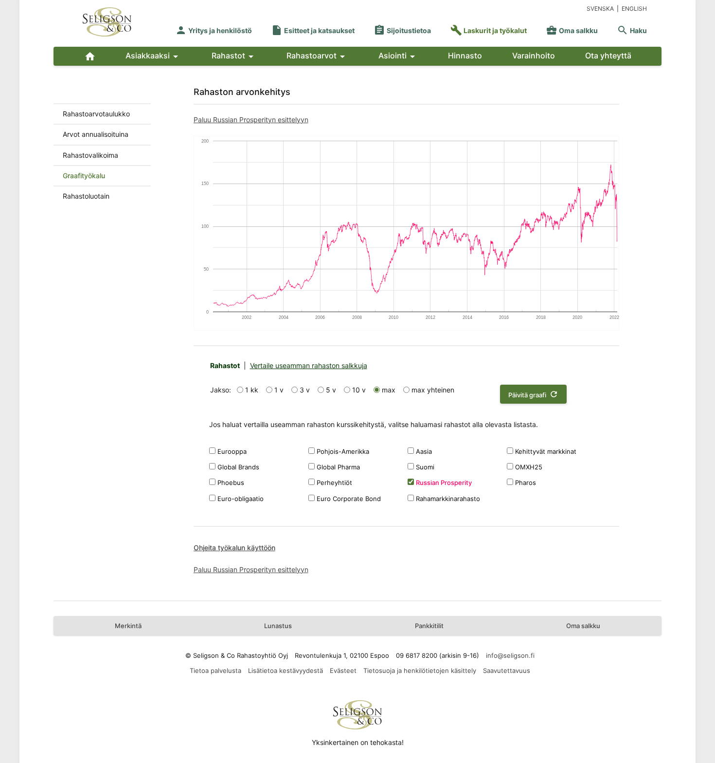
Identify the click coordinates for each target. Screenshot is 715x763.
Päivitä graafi (533, 394)
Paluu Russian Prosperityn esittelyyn (251, 119)
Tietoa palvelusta (215, 670)
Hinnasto (465, 55)
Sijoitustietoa (402, 30)
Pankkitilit (429, 626)
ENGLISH (634, 8)
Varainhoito (533, 55)
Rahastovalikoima (90, 155)
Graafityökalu (84, 175)
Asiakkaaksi (153, 56)
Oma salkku (572, 30)
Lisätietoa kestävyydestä (285, 670)
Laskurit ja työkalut (488, 30)
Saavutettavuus (506, 670)
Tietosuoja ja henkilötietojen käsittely (419, 670)
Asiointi (398, 56)
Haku (632, 30)
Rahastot (234, 56)
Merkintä (128, 626)
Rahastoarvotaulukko (96, 114)
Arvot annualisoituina (95, 134)
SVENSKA (600, 8)
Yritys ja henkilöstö (213, 30)
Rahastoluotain (86, 196)
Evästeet (343, 670)
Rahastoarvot (317, 56)
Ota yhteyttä (608, 55)
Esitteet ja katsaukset (313, 30)
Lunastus (278, 626)
